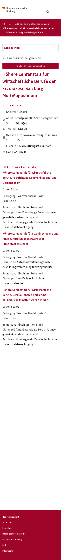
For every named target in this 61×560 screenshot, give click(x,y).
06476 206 (22, 129)
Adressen (7, 522)
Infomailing (7, 550)
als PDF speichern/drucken (32, 66)
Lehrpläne (7, 527)
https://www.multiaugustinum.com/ (37, 137)
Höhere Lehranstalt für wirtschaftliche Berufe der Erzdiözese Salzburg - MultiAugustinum (28, 30)
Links (4, 545)
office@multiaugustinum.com (33, 146)
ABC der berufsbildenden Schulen (32, 23)
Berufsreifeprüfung (12, 539)
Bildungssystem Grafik (13, 533)
